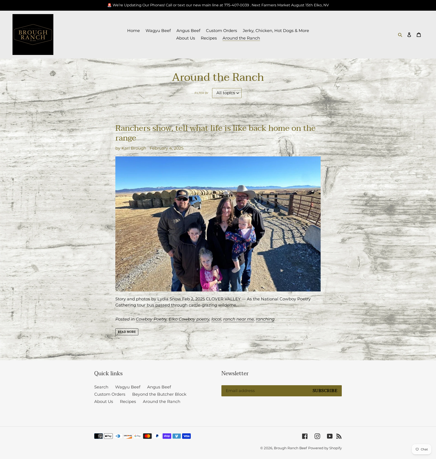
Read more (127, 332)
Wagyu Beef (127, 387)
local (216, 319)
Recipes (128, 401)
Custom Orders (109, 394)
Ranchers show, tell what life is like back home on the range (215, 133)
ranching (265, 319)
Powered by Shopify (325, 448)
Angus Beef (159, 387)
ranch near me (238, 319)
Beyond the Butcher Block (159, 394)
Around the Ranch (161, 401)
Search (101, 387)
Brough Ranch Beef (290, 448)
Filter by (201, 93)
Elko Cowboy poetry (189, 319)
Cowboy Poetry (151, 319)
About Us (103, 401)
